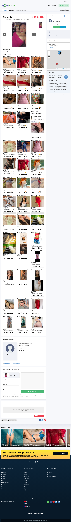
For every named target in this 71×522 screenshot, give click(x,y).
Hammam (3, 472)
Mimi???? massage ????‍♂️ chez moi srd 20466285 (10, 312)
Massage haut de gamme (38, 228)
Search (5, 10)
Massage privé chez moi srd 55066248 (38, 312)
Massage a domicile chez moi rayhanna (38, 246)
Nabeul (25, 491)
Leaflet (57, 68)
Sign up (48, 474)
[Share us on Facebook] (51, 502)
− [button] (49, 54)
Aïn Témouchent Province (30, 486)
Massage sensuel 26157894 (24, 209)
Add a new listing (60, 453)
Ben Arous (26, 476)
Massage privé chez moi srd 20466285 (10, 330)
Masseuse (3, 476)
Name (4, 379)
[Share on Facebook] (40, 420)
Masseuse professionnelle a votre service (24, 228)
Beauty (3, 480)
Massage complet (36, 264)
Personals (3, 484)
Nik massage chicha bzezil (38, 136)
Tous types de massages (9, 283)
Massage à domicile (8, 125)
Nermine (55, 20)
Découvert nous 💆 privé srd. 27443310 (10, 70)
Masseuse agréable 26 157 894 (38, 209)
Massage (3, 474)
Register (54, 5)
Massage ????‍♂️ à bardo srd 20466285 (24, 330)
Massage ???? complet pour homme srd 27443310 (10, 228)
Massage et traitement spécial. (24, 312)
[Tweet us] (56, 502)
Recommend (12, 420)
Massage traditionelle (23, 256)
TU (3, 19)
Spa (2, 486)
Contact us (66, 1)
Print (4, 420)
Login (48, 5)
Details (66, 15)
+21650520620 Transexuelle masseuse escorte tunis (38, 293)
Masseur (3, 478)
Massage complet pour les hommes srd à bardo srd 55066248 (38, 330)
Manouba (26, 478)
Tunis (25, 472)
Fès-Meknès (27, 484)
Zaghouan (26, 489)
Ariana (25, 474)
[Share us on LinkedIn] (59, 502)
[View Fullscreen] (49, 57)
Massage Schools (5, 489)
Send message (33, 391)
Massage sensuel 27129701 (10, 154)
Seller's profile (54, 36)
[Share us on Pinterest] (53, 502)
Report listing (67, 94)
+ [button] (49, 52)
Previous (63, 10)
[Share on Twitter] (42, 420)
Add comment (39, 415)
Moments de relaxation (9, 256)
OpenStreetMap (62, 68)
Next (67, 10)
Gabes (25, 482)
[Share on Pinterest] (45, 420)
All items (63, 27)
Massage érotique (22, 154)
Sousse (26, 480)
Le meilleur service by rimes (24, 283)
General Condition (51, 476)
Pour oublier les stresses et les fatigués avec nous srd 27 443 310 (24, 107)
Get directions (53, 47)
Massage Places (5, 482)
